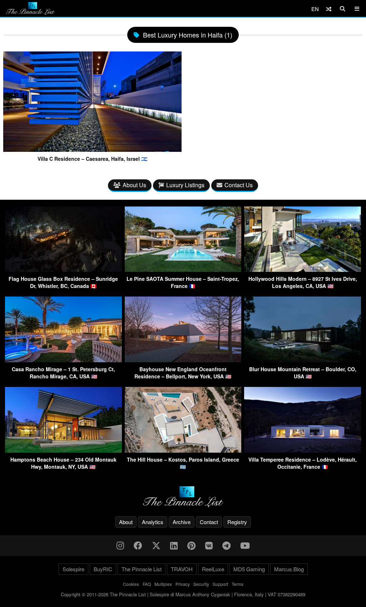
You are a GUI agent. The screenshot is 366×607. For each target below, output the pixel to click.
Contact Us (238, 185)
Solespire (73, 569)
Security (201, 584)
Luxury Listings (185, 185)
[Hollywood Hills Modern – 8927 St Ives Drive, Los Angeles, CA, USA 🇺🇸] (302, 269)
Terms (237, 584)
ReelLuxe (213, 569)
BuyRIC (103, 569)
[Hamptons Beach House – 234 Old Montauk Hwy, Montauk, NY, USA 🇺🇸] (63, 450)
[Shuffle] (328, 9)
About (126, 522)
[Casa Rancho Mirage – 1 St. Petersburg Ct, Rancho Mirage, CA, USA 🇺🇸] (63, 360)
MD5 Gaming (249, 569)
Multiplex (163, 584)
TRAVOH (182, 569)
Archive (182, 522)
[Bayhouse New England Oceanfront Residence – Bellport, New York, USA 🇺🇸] (183, 360)
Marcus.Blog (289, 569)
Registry (237, 522)
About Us (134, 185)
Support (220, 584)
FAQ (147, 584)
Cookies (131, 584)
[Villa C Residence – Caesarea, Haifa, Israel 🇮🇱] (92, 149)
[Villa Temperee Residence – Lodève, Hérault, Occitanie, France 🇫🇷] (302, 450)
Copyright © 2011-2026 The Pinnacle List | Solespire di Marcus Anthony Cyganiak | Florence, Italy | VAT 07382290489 (183, 594)
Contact (209, 522)
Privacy (182, 584)
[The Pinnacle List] (183, 496)
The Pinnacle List (142, 569)
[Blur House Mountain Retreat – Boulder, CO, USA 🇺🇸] (302, 360)
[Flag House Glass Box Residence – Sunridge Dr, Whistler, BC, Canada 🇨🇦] (63, 269)
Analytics (152, 522)
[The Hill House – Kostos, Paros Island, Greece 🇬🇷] (183, 450)
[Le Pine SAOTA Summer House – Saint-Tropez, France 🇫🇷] (183, 269)
